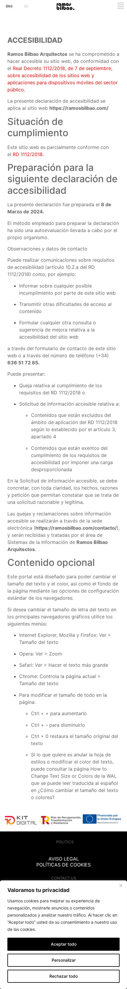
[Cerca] (120, 885)
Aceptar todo (63, 944)
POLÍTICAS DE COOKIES (63, 865)
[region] (63, 934)
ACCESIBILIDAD (63, 853)
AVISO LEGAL (63, 859)
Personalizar (64, 960)
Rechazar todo (63, 976)
